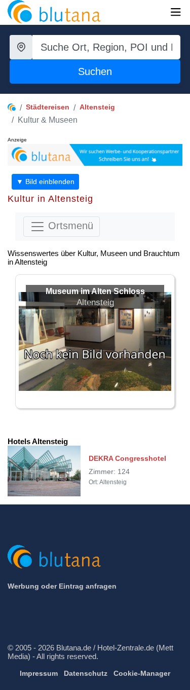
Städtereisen (47, 107)
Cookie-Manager (141, 673)
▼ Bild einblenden (45, 181)
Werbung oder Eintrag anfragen (62, 586)
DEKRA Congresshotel (127, 458)
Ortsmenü (69, 226)
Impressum (39, 673)
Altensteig (97, 107)
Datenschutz (85, 673)
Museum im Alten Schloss (95, 291)
